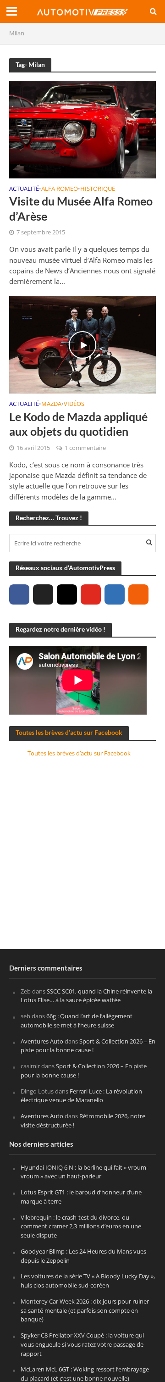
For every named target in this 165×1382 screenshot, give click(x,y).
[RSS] (138, 594)
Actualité (24, 189)
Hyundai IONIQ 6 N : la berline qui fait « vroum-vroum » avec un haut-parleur (84, 1172)
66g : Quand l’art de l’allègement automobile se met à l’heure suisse (76, 1020)
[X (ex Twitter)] (43, 594)
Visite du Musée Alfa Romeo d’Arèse (81, 208)
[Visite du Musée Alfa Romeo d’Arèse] (82, 128)
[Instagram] (67, 594)
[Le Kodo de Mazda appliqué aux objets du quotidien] (82, 344)
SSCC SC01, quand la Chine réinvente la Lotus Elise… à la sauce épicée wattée (86, 996)
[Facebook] (19, 594)
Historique (97, 189)
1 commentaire (85, 448)
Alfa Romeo (59, 189)
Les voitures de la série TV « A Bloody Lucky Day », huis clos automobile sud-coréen (88, 1280)
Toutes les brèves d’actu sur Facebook (69, 732)
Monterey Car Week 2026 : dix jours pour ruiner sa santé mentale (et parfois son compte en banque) (85, 1310)
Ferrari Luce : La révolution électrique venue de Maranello (81, 1095)
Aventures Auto (42, 1041)
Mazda (51, 404)
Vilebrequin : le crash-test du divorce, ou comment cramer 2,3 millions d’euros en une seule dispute (81, 1226)
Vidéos (74, 404)
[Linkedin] (114, 594)
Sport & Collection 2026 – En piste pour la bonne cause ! (88, 1046)
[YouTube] (91, 594)
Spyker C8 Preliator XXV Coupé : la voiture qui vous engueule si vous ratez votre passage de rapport (82, 1344)
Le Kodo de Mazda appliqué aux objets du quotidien (78, 424)
